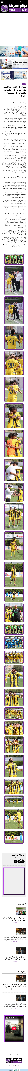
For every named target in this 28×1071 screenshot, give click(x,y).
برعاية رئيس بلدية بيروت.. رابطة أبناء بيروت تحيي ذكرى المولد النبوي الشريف (14, 958)
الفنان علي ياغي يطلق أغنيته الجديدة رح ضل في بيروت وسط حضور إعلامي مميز (14, 938)
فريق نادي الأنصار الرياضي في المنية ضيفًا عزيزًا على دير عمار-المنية (14, 919)
